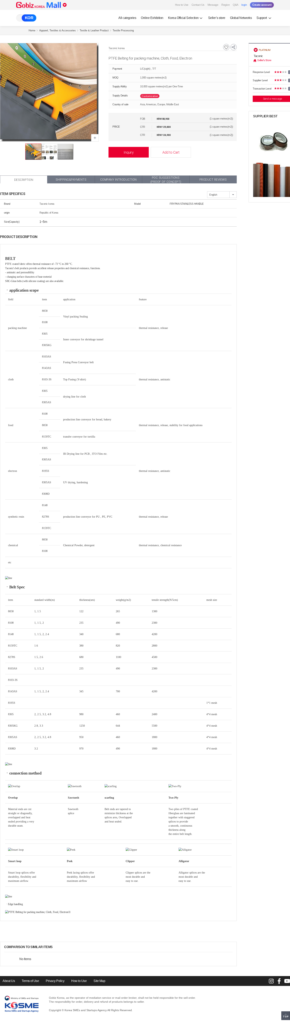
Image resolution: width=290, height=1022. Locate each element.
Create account (261, 4)
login (244, 4)
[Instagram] (271, 981)
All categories (127, 18)
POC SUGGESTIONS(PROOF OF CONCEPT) (165, 179)
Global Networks (241, 18)
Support (262, 18)
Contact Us (198, 4)
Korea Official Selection (183, 18)
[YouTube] (287, 981)
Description (23, 180)
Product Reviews (213, 179)
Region (225, 4)
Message (213, 4)
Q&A (235, 4)
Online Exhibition (152, 18)
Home (32, 30)
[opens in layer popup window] (95, 138)
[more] (56, 947)
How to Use (181, 4)
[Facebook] (279, 981)
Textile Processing (123, 30)
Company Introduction (118, 179)
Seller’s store (216, 18)
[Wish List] (226, 47)
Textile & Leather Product (94, 30)
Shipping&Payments (71, 179)
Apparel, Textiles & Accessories (57, 30)
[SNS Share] (233, 47)
